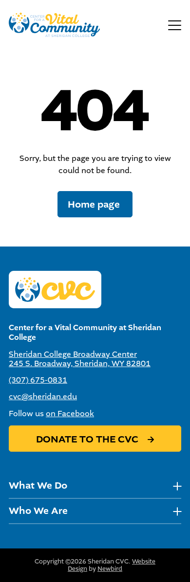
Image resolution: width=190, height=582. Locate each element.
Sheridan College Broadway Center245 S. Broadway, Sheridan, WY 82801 (80, 359)
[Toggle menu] (174, 25)
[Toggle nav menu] (177, 486)
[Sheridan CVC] (54, 25)
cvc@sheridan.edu (43, 396)
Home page (95, 204)
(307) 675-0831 (38, 380)
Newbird (109, 568)
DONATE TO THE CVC (88, 439)
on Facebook (70, 413)
